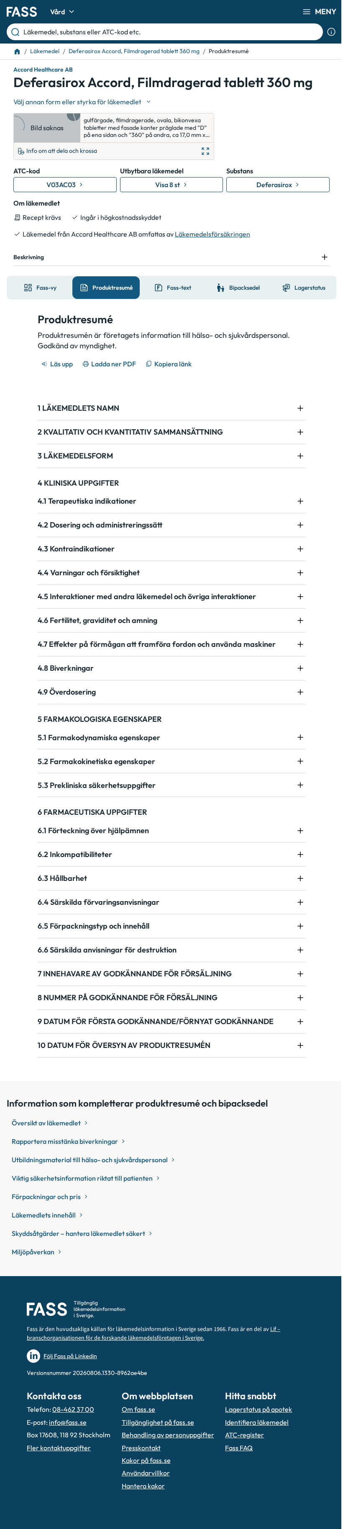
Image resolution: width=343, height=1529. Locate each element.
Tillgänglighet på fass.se (155, 1422)
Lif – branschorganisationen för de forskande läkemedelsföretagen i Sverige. (153, 1333)
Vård (57, 12)
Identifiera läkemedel (252, 1431)
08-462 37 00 (73, 1409)
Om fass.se (136, 1409)
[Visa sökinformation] (331, 31)
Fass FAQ (234, 1457)
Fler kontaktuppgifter (59, 1457)
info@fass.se (68, 1422)
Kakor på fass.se (143, 1469)
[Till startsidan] (17, 51)
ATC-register (239, 1444)
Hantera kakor (140, 1495)
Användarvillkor (143, 1482)
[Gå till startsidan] (22, 11)
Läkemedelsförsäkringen (212, 234)
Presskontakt (138, 1457)
